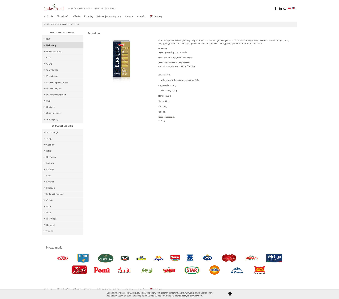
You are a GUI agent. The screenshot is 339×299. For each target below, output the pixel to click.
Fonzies (50, 169)
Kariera (129, 16)
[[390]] (252, 257)
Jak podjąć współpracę (109, 16)
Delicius (50, 163)
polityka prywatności (192, 295)
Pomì (48, 206)
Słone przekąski (54, 113)
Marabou (50, 187)
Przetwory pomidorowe (57, 82)
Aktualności (63, 16)
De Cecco (51, 157)
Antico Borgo (52, 132)
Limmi (49, 175)
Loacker (50, 181)
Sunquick (50, 224)
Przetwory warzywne (56, 94)
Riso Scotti (51, 218)
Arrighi (49, 138)
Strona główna (52, 24)
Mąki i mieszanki (54, 51)
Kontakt (141, 16)
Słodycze (50, 106)
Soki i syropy (52, 119)
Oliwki (49, 63)
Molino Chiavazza (54, 194)
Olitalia (49, 200)
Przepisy (88, 16)
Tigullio (49, 231)
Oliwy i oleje (52, 69)
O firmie (48, 16)
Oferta (76, 16)
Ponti (48, 212)
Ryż (48, 100)
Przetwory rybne (54, 88)
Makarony (75, 24)
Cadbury (50, 144)
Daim (48, 150)
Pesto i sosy (52, 76)
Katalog (157, 16)
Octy (48, 57)
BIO (48, 39)
